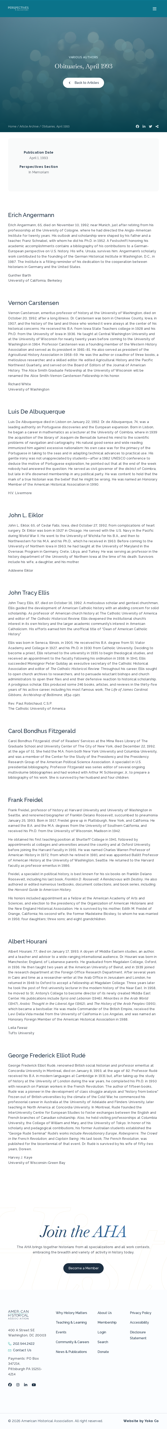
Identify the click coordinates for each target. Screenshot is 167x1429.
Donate (103, 1352)
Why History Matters (71, 1313)
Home (12, 126)
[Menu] (154, 8)
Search (103, 1342)
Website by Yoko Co (141, 1421)
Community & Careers (72, 1342)
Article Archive (29, 126)
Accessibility (139, 1322)
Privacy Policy (140, 1313)
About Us (105, 1313)
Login (102, 1332)
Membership (107, 1322)
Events (61, 1332)
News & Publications (71, 1352)
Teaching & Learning (71, 1322)
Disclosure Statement (138, 1335)
